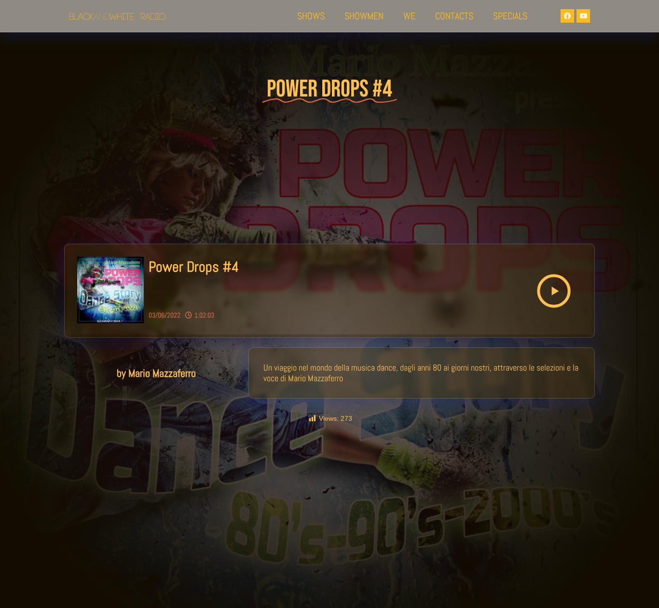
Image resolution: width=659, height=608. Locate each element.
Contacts (454, 16)
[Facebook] (567, 16)
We (409, 16)
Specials (510, 16)
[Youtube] (583, 16)
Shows (311, 16)
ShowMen (364, 16)
